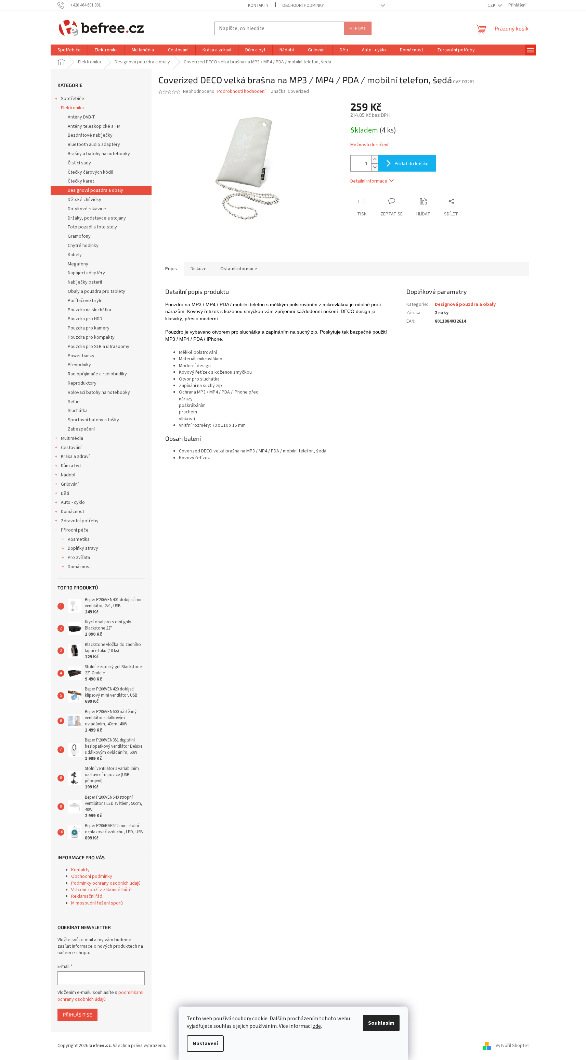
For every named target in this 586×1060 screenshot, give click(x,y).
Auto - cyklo (73, 502)
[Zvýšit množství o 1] (374, 159)
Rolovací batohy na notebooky (99, 392)
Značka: (290, 91)
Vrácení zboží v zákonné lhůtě (101, 889)
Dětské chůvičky (84, 199)
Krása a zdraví (75, 456)
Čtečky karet (81, 181)
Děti (65, 493)
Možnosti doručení (369, 145)
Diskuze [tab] (199, 268)
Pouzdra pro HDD (85, 318)
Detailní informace (368, 181)
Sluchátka (78, 410)
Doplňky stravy (83, 548)
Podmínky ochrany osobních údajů (106, 883)
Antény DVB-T (81, 117)
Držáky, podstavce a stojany (97, 218)
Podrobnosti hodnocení (241, 91)
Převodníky (79, 364)
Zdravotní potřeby (80, 520)
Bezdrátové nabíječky (90, 135)
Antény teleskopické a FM (94, 126)
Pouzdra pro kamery (88, 328)
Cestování (71, 447)
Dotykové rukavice (87, 208)
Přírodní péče (75, 530)
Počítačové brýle (85, 300)
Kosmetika (79, 539)
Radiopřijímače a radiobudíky (97, 374)
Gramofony (79, 236)
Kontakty (258, 5)
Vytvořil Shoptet (512, 1045)
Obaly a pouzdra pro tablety (96, 291)
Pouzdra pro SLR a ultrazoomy (98, 346)
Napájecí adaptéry (86, 273)
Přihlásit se (77, 1015)
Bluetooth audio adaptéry (94, 144)
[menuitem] (69, 50)
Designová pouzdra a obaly (95, 190)
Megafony (78, 264)
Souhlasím (381, 1023)
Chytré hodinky (83, 245)
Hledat (357, 28)
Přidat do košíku (411, 163)
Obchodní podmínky (303, 5)
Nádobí (68, 475)
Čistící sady (79, 163)
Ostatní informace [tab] (238, 268)
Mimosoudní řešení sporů (97, 903)
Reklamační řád (86, 896)
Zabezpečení (81, 429)
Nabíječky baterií (85, 282)
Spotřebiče (72, 98)
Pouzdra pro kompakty (91, 337)
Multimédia (72, 438)
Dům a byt (71, 465)
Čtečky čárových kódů (90, 172)
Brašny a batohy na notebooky (99, 153)
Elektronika (72, 107)
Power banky (81, 355)
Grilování (70, 484)
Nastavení (205, 1043)
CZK (491, 5)
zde (317, 1026)
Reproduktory (82, 383)
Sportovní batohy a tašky (93, 419)
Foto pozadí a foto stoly (92, 227)
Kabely (75, 254)
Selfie (74, 401)
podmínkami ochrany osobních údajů (100, 996)
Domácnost (72, 511)
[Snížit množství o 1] (374, 167)
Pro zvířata (79, 557)
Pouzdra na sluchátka (89, 310)
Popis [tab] (171, 268)
